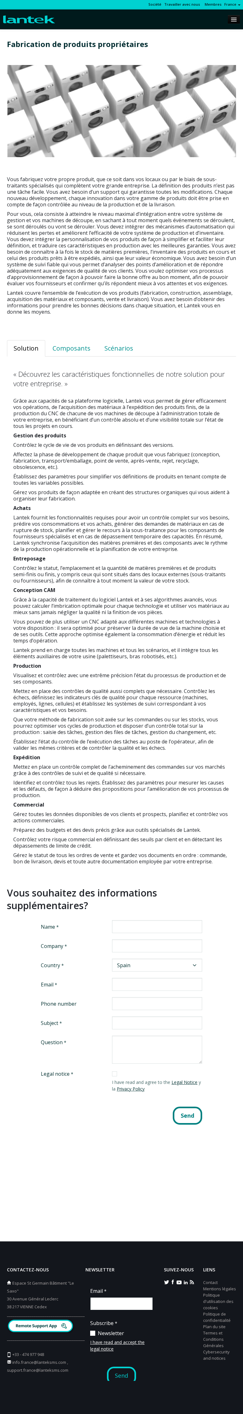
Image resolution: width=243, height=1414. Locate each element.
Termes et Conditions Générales (213, 1339)
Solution (26, 348)
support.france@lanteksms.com (37, 1370)
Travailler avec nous (182, 4)
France (230, 4)
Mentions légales (219, 1289)
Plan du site (214, 1326)
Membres (212, 4)
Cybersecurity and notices (216, 1355)
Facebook (172, 1281)
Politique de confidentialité (217, 1317)
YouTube (179, 1281)
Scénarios (118, 348)
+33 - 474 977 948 (28, 1354)
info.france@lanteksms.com (39, 1362)
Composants (71, 348)
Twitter (166, 1281)
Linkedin (185, 1281)
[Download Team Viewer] (41, 1327)
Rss (191, 1281)
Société (154, 4)
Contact (210, 1282)
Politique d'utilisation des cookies (218, 1301)
